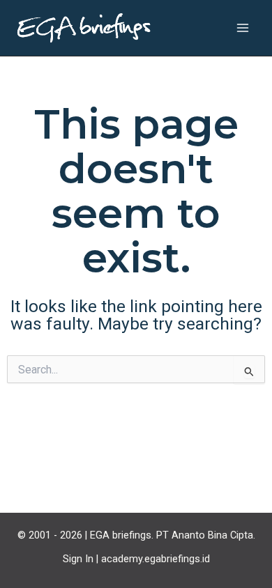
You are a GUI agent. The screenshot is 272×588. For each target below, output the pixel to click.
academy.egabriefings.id (155, 558)
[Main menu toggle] (242, 28)
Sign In (78, 558)
